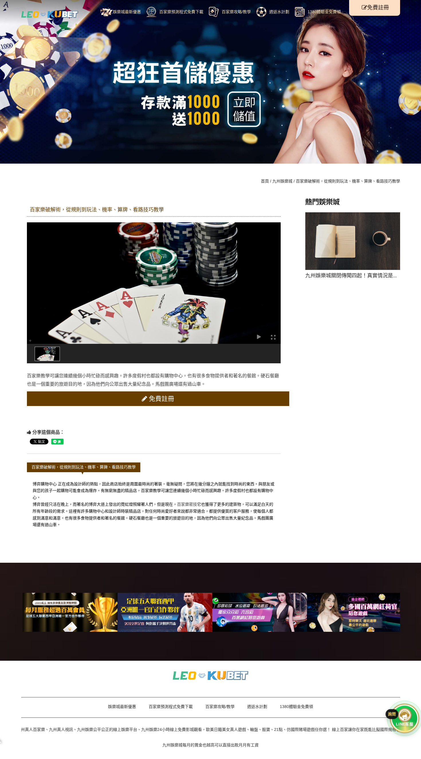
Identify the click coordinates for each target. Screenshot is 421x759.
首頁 (265, 181)
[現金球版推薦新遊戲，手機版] (354, 612)
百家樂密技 (187, 504)
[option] (319, 242)
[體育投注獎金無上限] (70, 612)
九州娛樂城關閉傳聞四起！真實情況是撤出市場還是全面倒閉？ (319, 243)
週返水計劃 (279, 11)
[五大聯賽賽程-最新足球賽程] (164, 612)
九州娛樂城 (282, 181)
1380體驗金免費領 (324, 11)
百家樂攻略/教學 (236, 11)
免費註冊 (378, 8)
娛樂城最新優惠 (127, 11)
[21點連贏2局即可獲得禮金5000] (49, 14)
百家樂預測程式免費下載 (181, 11)
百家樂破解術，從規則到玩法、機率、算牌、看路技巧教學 (84, 467)
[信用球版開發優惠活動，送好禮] (259, 612)
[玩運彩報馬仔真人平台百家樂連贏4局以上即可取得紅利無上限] (211, 675)
